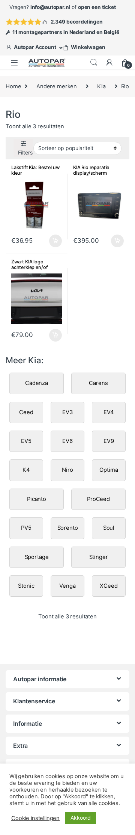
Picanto (36, 499)
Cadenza (36, 383)
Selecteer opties (50, 241)
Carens (98, 383)
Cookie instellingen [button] (35, 818)
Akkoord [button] (80, 817)
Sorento (67, 527)
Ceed (26, 412)
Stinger (98, 557)
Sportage (37, 557)
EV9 (109, 441)
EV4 (109, 412)
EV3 (67, 412)
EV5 (26, 441)
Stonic (26, 585)
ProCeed (98, 499)
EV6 (67, 441)
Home (13, 86)
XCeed (108, 585)
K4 (26, 470)
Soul (108, 527)
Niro (67, 470)
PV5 (26, 527)
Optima (108, 470)
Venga (67, 585)
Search (94, 62)
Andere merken (56, 86)
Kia (101, 86)
